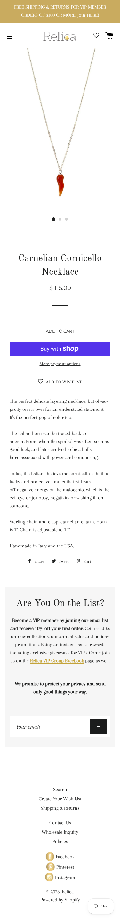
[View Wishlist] (96, 37)
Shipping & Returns (60, 808)
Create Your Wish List (60, 799)
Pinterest (64, 867)
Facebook (64, 857)
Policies (60, 841)
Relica (68, 892)
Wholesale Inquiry (60, 832)
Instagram (64, 877)
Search (60, 789)
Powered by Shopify (60, 900)
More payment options (60, 363)
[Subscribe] (98, 726)
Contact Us (60, 822)
